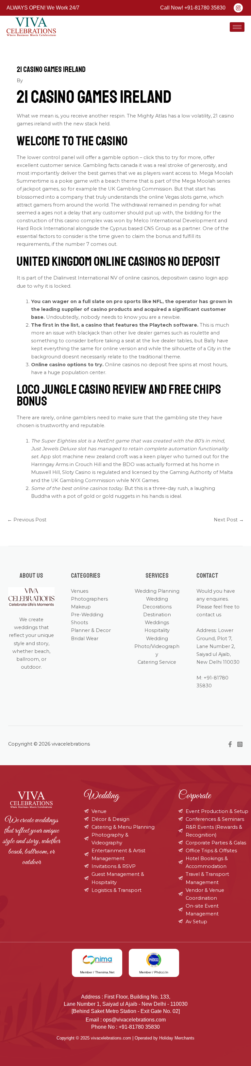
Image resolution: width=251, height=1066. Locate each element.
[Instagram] (240, 744)
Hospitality (157, 630)
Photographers (89, 599)
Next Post (229, 520)
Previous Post (26, 520)
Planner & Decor (91, 630)
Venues (79, 591)
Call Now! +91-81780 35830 (193, 7)
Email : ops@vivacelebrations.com (126, 1019)
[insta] (238, 7)
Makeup (81, 607)
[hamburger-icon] (237, 27)
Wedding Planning (157, 591)
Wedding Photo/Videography (156, 646)
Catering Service (157, 662)
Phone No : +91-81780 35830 (125, 1027)
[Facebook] (230, 744)
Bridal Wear (84, 638)
